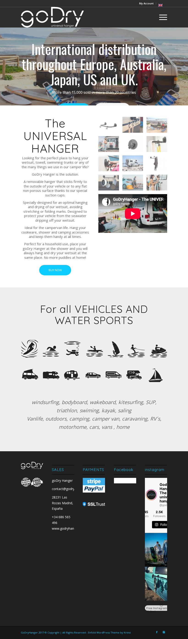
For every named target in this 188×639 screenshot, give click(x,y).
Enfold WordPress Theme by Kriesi (109, 632)
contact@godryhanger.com (72, 489)
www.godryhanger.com (69, 528)
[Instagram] (163, 632)
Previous (10, 66)
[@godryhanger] (151, 494)
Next (178, 66)
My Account (146, 3)
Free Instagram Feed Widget (160, 609)
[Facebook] (156, 632)
